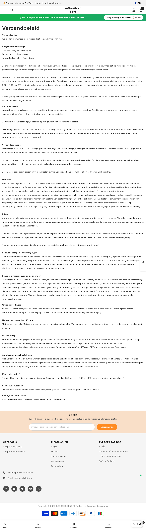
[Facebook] (6, 489)
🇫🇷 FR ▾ (138, 3)
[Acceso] (134, 10)
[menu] (4, 10)
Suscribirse (107, 426)
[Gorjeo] (39, 489)
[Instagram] (14, 489)
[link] (38, 525)
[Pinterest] (22, 489)
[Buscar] (12, 10)
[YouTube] (31, 489)
